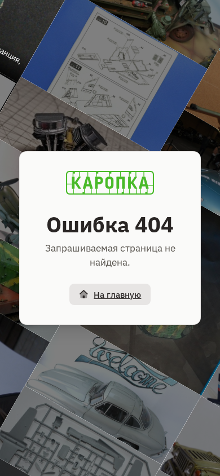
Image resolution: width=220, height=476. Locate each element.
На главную (117, 294)
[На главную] (110, 183)
